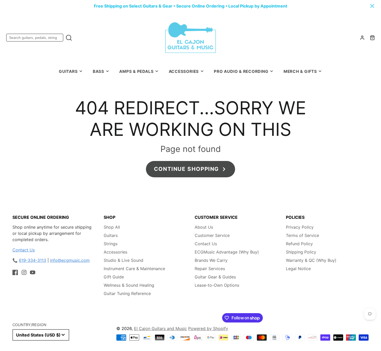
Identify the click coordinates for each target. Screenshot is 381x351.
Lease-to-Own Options (217, 285)
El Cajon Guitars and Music (160, 328)
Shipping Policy (301, 252)
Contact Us (23, 249)
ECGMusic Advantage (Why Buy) (227, 252)
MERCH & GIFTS (300, 71)
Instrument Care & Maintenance (134, 268)
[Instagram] (24, 272)
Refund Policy (299, 243)
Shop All (112, 227)
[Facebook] (15, 272)
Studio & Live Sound (123, 260)
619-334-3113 (32, 260)
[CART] (372, 37)
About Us (204, 227)
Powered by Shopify (208, 328)
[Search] (68, 37)
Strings (110, 243)
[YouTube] (33, 272)
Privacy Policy (300, 227)
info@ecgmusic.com (70, 260)
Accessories (184, 71)
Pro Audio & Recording (241, 71)
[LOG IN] (362, 37)
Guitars (68, 71)
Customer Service (212, 235)
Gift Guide (114, 276)
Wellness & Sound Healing (129, 285)
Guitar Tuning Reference (127, 293)
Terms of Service (302, 235)
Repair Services (210, 268)
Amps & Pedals (136, 71)
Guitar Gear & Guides (215, 276)
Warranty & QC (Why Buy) (311, 260)
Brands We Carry (211, 260)
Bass (98, 71)
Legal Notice (298, 268)
